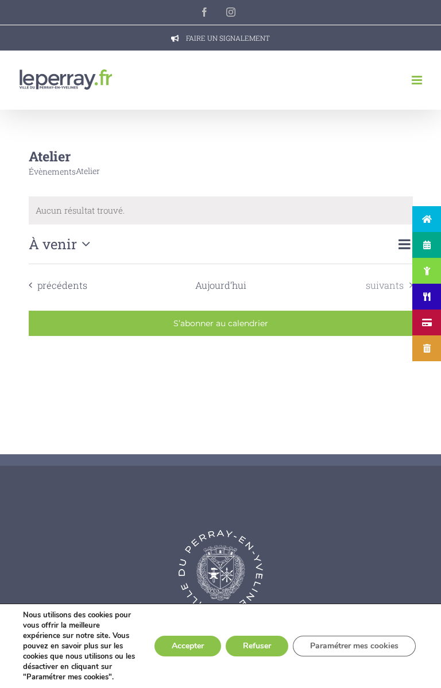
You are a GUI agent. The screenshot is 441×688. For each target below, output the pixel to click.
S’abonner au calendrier (220, 323)
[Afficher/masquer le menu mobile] (418, 80)
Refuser (257, 645)
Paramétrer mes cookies (354, 645)
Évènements (52, 171)
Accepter (188, 645)
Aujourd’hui (220, 285)
